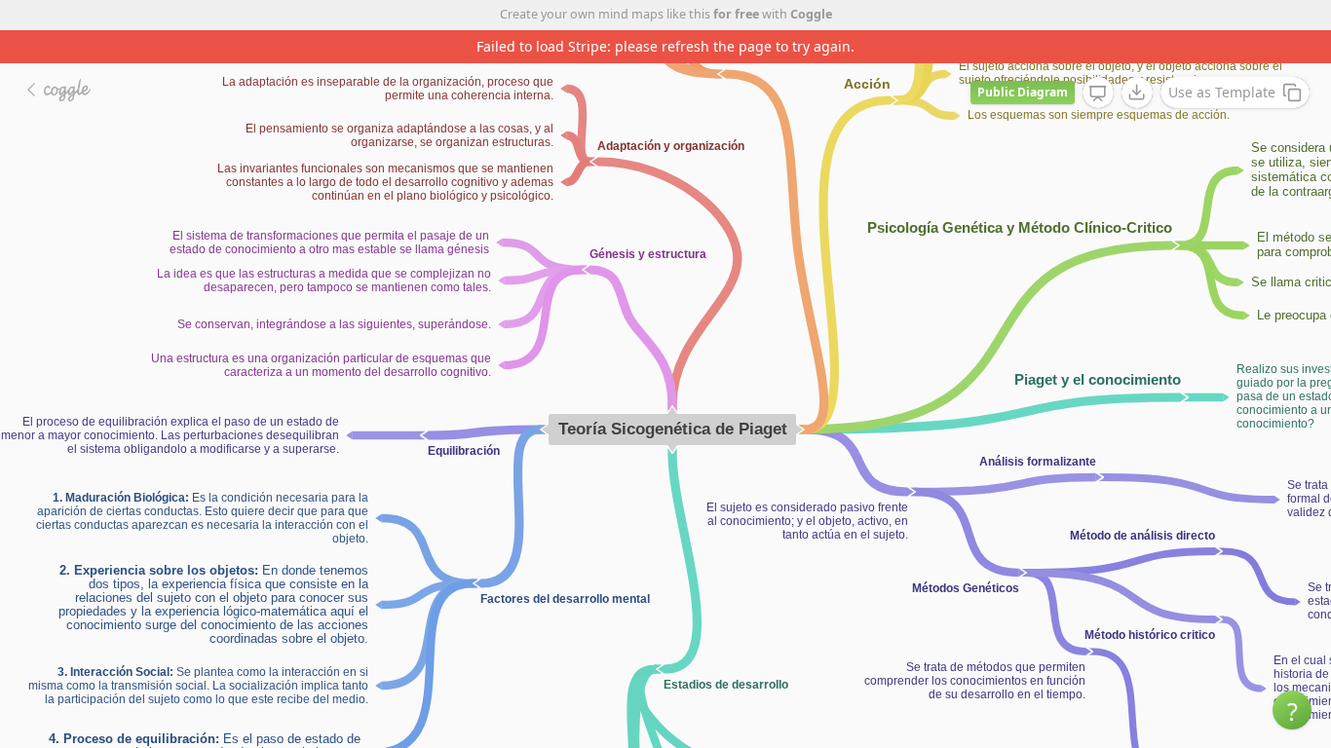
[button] (1292, 710)
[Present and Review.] (1098, 93)
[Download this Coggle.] (1137, 92)
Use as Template (1221, 92)
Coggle (811, 14)
